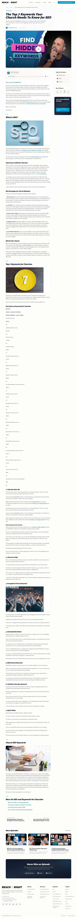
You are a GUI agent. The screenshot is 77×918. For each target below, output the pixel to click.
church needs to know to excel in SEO (36, 103)
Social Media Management (29, 897)
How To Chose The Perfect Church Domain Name (20, 809)
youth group (43, 174)
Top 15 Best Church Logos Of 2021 (16, 807)
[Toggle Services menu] (33, 2)
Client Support (68, 906)
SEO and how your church (29, 102)
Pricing (49, 2)
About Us (67, 889)
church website (35, 157)
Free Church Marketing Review (65, 2)
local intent (16, 497)
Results (44, 2)
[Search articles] (54, 2)
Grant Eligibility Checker (44, 894)
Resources (38, 2)
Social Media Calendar (57, 901)
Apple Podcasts (62, 75)
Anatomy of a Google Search (39, 503)
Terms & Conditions (71, 915)
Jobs (66, 901)
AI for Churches (56, 898)
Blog (53, 889)
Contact (66, 903)
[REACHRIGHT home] (9, 2)
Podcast (54, 891)
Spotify (60, 78)
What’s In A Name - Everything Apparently (18, 802)
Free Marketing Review (44, 889)
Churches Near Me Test (44, 891)
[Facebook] (3, 904)
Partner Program (68, 898)
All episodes (67, 830)
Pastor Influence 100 (57, 896)
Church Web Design (31, 889)
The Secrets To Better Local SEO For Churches (19, 805)
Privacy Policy (63, 915)
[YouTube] (10, 904)
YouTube (60, 81)
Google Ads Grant (30, 894)
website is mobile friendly (38, 527)
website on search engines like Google (31, 150)
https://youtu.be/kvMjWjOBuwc (13, 82)
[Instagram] (6, 904)
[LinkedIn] (13, 904)
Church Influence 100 (57, 894)
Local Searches (35, 501)
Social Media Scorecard (57, 903)
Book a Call (67, 908)
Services (30, 2)
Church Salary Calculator (42, 897)
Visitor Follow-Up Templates (56, 907)
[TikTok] (16, 904)
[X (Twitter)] (20, 904)
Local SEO (29, 891)
